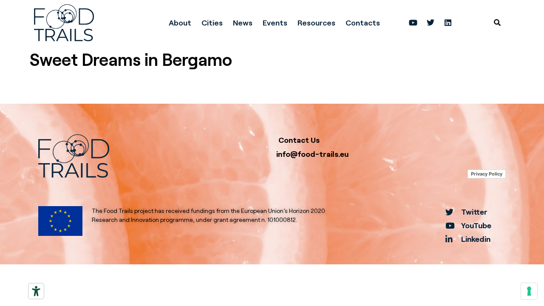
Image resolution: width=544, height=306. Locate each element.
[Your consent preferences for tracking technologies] (529, 291)
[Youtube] (413, 22)
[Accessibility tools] (36, 291)
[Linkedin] (448, 22)
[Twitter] (430, 22)
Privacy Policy (486, 174)
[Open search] (497, 22)
